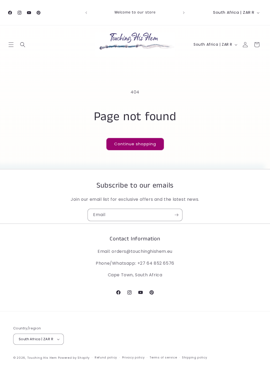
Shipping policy (194, 357)
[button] (11, 44)
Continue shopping (135, 144)
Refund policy (106, 357)
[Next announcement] (184, 13)
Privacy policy (133, 357)
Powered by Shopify (74, 358)
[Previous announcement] (86, 13)
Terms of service (163, 357)
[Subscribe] (176, 215)
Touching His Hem (42, 358)
